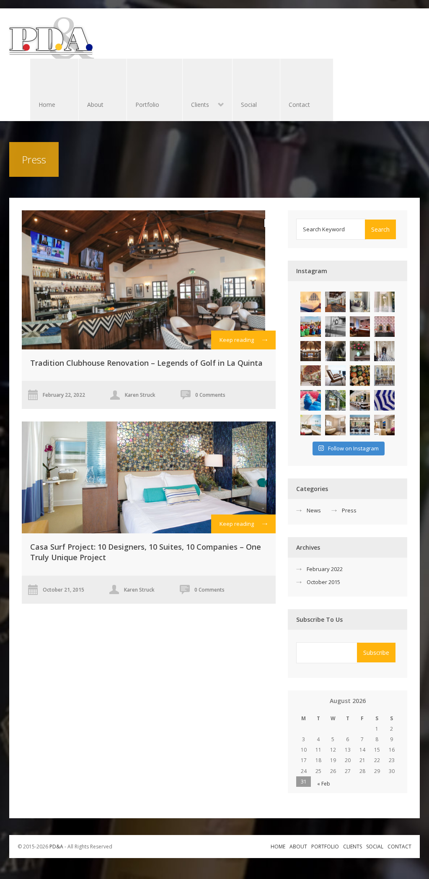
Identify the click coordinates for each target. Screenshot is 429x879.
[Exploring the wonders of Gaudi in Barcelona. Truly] (335, 351)
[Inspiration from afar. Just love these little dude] (310, 400)
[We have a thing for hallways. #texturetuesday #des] (384, 351)
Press (349, 510)
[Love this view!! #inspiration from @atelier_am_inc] (335, 375)
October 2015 (323, 582)
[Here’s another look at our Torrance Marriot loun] (360, 400)
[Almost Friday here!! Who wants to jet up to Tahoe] (310, 375)
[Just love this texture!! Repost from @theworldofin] (335, 425)
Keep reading (237, 340)
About (95, 105)
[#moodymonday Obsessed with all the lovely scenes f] (360, 351)
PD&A (56, 846)
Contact (299, 105)
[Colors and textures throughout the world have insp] (360, 375)
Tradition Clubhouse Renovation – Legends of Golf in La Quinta (146, 363)
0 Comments (210, 394)
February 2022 (325, 569)
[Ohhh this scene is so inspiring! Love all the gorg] (335, 400)
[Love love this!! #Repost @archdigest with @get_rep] (384, 326)
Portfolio (147, 105)
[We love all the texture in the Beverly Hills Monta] (360, 302)
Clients (196, 105)
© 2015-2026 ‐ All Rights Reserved (66, 846)
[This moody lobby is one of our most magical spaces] (310, 351)
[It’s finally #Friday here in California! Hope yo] (360, 425)
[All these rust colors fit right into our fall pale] (360, 326)
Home (47, 105)
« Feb (323, 783)
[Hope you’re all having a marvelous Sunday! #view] (384, 400)
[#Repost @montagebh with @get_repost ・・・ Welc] (384, 425)
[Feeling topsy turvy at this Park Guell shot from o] (384, 302)
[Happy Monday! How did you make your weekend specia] (384, 375)
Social (249, 105)
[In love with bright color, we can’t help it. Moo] (310, 326)
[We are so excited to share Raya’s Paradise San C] (335, 302)
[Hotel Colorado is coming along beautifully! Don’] (310, 302)
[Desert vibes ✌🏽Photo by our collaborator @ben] (335, 326)
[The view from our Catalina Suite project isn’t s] (310, 425)
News (314, 510)
